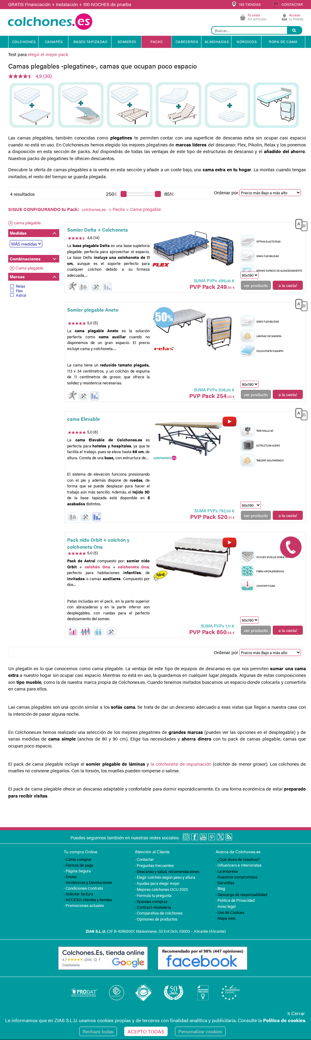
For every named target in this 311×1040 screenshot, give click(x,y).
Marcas (17, 276)
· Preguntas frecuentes (154, 865)
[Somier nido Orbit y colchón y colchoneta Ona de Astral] (193, 559)
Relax (20, 286)
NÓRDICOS (247, 41)
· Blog (220, 888)
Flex (19, 290)
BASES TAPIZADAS (90, 41)
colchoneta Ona (133, 567)
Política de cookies (284, 1020)
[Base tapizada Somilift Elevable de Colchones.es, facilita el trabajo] (193, 438)
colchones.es (94, 209)
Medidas (18, 233)
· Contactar (144, 859)
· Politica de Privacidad (235, 900)
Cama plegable (29, 268)
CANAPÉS (54, 41)
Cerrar (296, 1013)
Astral (21, 295)
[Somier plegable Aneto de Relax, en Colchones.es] (193, 329)
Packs (119, 209)
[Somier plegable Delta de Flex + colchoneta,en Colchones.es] (193, 249)
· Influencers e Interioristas (238, 865)
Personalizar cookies (200, 1031)
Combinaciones (25, 259)
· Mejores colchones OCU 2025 (161, 889)
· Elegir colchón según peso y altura (165, 877)
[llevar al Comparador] (299, 226)
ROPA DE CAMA (283, 41)
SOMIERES (127, 41)
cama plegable (27, 222)
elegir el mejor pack (48, 54)
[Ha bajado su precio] (107, 287)
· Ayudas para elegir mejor (157, 883)
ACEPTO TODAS (146, 1031)
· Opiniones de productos (156, 919)
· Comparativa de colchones (159, 913)
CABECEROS (187, 41)
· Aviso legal (226, 906)
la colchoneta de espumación (181, 764)
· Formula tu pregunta (153, 895)
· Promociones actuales (84, 905)
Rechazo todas (98, 1031)
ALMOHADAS (217, 41)
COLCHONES (24, 41)
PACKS (156, 41)
